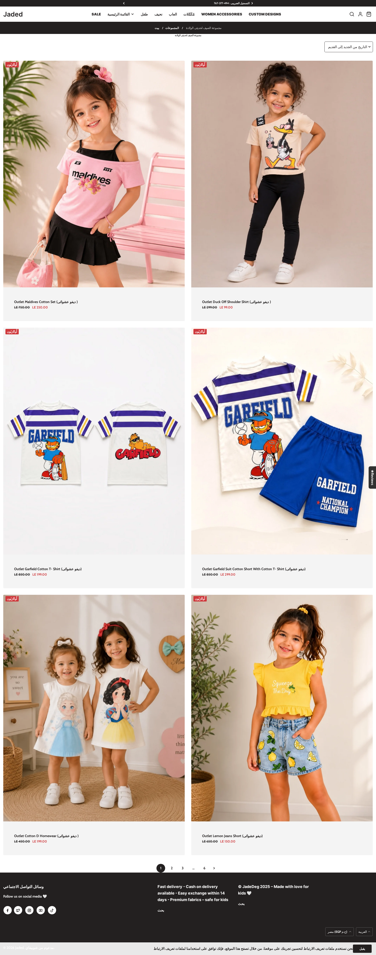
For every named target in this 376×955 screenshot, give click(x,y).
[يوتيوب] (40, 910)
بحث (161, 910)
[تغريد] (18, 910)
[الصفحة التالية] (214, 868)
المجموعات (172, 28)
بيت (157, 28)
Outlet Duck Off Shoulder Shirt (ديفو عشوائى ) (236, 302)
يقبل (362, 949)
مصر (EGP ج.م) (338, 932)
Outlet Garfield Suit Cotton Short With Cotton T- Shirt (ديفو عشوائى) (254, 569)
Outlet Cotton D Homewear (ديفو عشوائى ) (46, 836)
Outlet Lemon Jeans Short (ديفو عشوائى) (232, 836)
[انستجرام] (29, 910)
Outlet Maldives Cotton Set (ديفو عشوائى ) (46, 302)
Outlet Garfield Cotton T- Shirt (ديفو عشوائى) (48, 569)
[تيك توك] (52, 910)
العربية (362, 932)
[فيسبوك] (7, 910)
